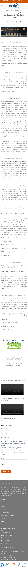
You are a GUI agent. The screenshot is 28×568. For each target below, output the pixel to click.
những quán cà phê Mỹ (12, 161)
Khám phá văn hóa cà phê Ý (8, 326)
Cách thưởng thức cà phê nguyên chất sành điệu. (14, 451)
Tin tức (3, 521)
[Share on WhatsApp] (7, 358)
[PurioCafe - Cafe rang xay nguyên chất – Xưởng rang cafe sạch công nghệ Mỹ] (14, 5)
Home (2, 504)
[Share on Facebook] (10, 358)
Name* (3, 458)
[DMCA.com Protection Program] (14, 346)
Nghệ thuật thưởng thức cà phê (14, 10)
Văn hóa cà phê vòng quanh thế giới (10, 330)
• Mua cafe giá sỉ (5, 533)
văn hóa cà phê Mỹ (18, 365)
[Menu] (2, 5)
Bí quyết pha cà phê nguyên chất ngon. (12, 447)
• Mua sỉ (3, 423)
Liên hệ (3, 524)
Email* (2, 464)
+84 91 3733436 (11, 559)
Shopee (7, 428)
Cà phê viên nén (5, 513)
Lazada (7, 431)
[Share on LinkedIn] (20, 358)
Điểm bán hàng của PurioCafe (8, 515)
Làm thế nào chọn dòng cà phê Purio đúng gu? (14, 441)
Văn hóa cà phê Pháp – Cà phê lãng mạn (11, 323)
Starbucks (11, 365)
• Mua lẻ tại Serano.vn (6, 425)
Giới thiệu (3, 507)
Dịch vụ (3, 518)
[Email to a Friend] (15, 358)
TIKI (6, 433)
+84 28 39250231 (11, 557)
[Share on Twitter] (12, 358)
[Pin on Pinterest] (18, 358)
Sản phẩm (3, 510)
